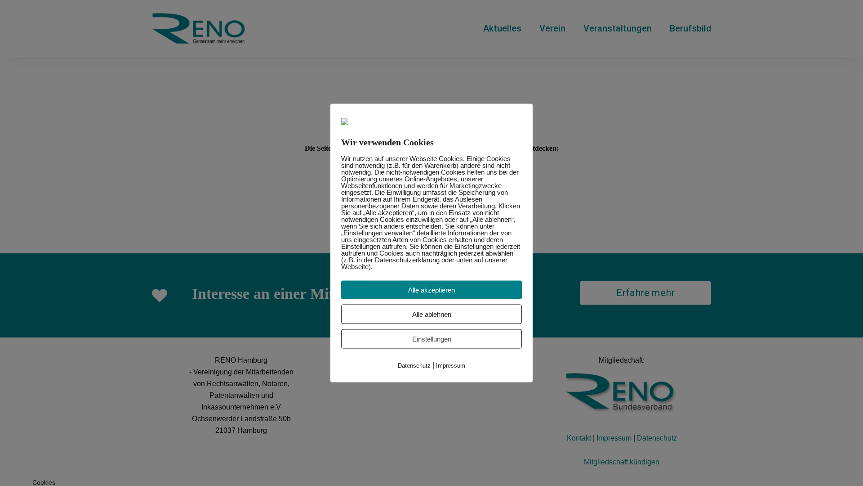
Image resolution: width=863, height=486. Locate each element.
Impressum (450, 365)
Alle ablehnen (431, 314)
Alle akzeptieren (431, 290)
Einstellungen (431, 339)
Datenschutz (414, 365)
